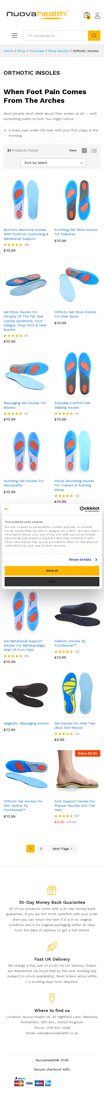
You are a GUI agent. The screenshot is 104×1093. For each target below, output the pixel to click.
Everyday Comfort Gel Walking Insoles (72, 405)
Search (94, 35)
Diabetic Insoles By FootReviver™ (70, 643)
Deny (52, 581)
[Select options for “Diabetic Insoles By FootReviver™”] (72, 633)
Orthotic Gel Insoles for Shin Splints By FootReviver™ (23, 805)
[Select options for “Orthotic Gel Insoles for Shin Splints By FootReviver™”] (21, 793)
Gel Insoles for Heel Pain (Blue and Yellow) (74, 725)
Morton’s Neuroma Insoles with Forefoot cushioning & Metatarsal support (26, 234)
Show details (80, 559)
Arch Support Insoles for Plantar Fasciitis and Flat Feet (74, 805)
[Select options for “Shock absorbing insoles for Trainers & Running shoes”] (72, 473)
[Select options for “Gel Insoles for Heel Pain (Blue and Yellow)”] (72, 715)
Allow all (52, 570)
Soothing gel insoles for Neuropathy (24, 483)
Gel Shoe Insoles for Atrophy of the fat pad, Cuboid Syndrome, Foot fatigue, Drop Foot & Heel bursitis (25, 321)
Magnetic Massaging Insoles (26, 723)
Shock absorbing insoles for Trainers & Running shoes (74, 485)
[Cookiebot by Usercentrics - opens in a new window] (78, 509)
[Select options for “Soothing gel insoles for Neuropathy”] (21, 473)
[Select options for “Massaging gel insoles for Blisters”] (21, 395)
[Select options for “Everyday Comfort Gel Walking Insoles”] (72, 395)
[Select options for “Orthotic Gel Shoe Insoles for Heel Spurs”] (72, 304)
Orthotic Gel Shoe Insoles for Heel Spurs (75, 314)
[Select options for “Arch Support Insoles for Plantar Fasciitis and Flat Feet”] (72, 793)
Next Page (61, 849)
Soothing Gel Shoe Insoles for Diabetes (75, 232)
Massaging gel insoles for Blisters (25, 405)
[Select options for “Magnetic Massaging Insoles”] (21, 715)
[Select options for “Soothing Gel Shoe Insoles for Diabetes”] (72, 222)
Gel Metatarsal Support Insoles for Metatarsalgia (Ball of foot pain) (24, 645)
